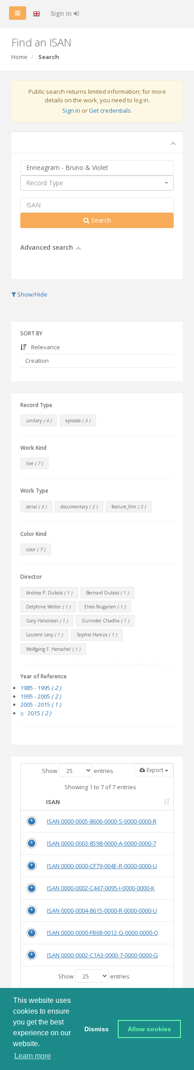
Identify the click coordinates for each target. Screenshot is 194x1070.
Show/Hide (31, 294)
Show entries (77, 771)
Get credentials (110, 110)
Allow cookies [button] (149, 1029)
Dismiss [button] (96, 1029)
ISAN (53, 802)
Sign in (62, 13)
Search (100, 220)
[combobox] (97, 183)
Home (19, 57)
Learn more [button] (32, 1056)
